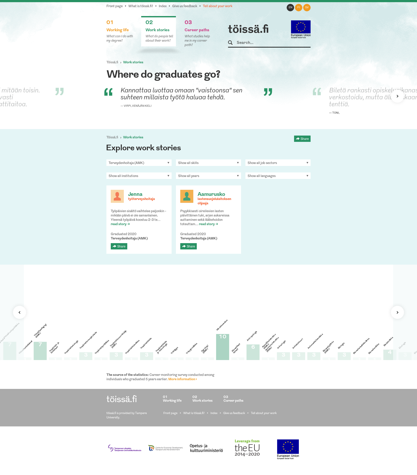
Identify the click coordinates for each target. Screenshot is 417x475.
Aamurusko (211, 194)
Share (305, 138)
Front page (114, 6)
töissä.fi (248, 30)
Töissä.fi (112, 62)
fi (298, 7)
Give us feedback (184, 6)
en (290, 7)
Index (163, 6)
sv (307, 7)
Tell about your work (217, 6)
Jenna (135, 194)
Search (232, 43)
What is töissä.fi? (140, 6)
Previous (19, 312)
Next (397, 96)
